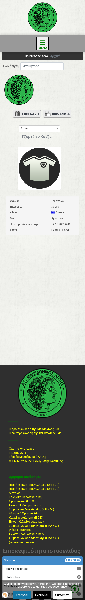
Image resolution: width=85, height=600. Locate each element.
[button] (5, 595)
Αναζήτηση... (11, 66)
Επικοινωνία (17, 452)
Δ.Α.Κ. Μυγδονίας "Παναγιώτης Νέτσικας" (36, 461)
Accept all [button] (21, 595)
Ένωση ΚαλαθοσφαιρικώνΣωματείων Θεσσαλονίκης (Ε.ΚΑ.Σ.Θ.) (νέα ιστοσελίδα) (34, 526)
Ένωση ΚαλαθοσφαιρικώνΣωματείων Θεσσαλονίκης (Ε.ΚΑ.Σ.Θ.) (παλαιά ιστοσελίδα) (34, 538)
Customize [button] (62, 595)
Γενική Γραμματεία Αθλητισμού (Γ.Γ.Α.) (34, 484)
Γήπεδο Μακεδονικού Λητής (27, 457)
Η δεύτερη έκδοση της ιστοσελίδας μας (35, 433)
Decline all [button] (41, 595)
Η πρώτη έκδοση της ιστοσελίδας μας (34, 429)
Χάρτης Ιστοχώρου (21, 448)
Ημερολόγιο (30, 113)
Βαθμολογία (61, 113)
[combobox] (42, 66)
